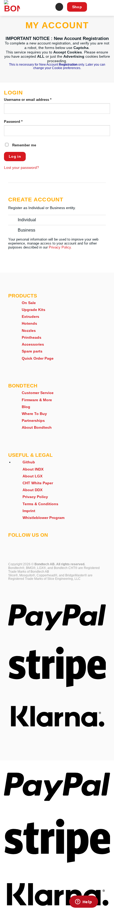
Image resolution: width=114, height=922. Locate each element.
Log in (15, 156)
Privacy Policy (35, 497)
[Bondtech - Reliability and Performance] (25, 8)
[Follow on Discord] (70, 543)
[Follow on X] (37, 543)
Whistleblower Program (43, 518)
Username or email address (35, 100)
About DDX (32, 490)
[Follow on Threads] (45, 543)
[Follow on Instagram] (20, 543)
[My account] (107, 8)
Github (29, 462)
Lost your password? (21, 167)
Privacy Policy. (60, 247)
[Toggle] (12, 221)
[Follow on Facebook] (12, 543)
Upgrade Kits (33, 310)
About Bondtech (37, 427)
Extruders (30, 316)
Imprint (29, 511)
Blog (26, 407)
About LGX (32, 476)
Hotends (29, 323)
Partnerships (33, 420)
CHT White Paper (38, 483)
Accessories (33, 344)
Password (20, 122)
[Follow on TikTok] (29, 543)
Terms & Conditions (40, 504)
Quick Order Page (38, 358)
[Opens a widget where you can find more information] (83, 902)
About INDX (33, 469)
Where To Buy (34, 414)
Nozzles (29, 330)
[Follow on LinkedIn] (53, 543)
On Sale (29, 303)
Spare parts (32, 351)
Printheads (31, 337)
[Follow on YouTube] (62, 543)
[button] (48, 8)
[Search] (59, 7)
